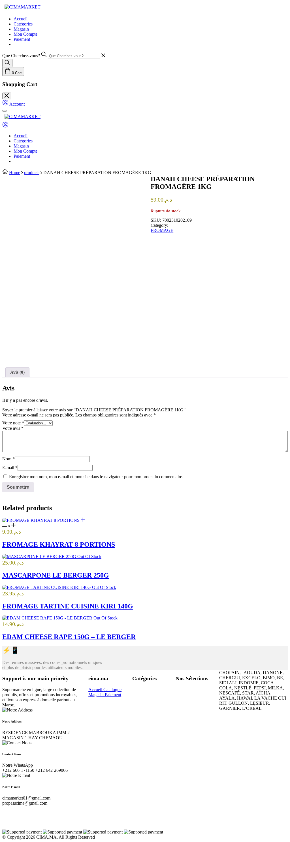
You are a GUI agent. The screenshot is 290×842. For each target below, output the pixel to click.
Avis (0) (17, 372)
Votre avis (13, 428)
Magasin (21, 29)
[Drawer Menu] (4, 111)
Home (14, 172)
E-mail (10, 467)
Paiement (22, 39)
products (31, 172)
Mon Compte (25, 34)
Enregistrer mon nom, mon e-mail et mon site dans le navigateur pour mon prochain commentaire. (96, 476)
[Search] (7, 63)
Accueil (20, 18)
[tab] (17, 372)
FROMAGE (162, 230)
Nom (8, 458)
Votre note (13, 422)
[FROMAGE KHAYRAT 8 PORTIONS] (41, 520)
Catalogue (112, 689)
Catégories (23, 24)
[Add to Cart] (83, 520)
